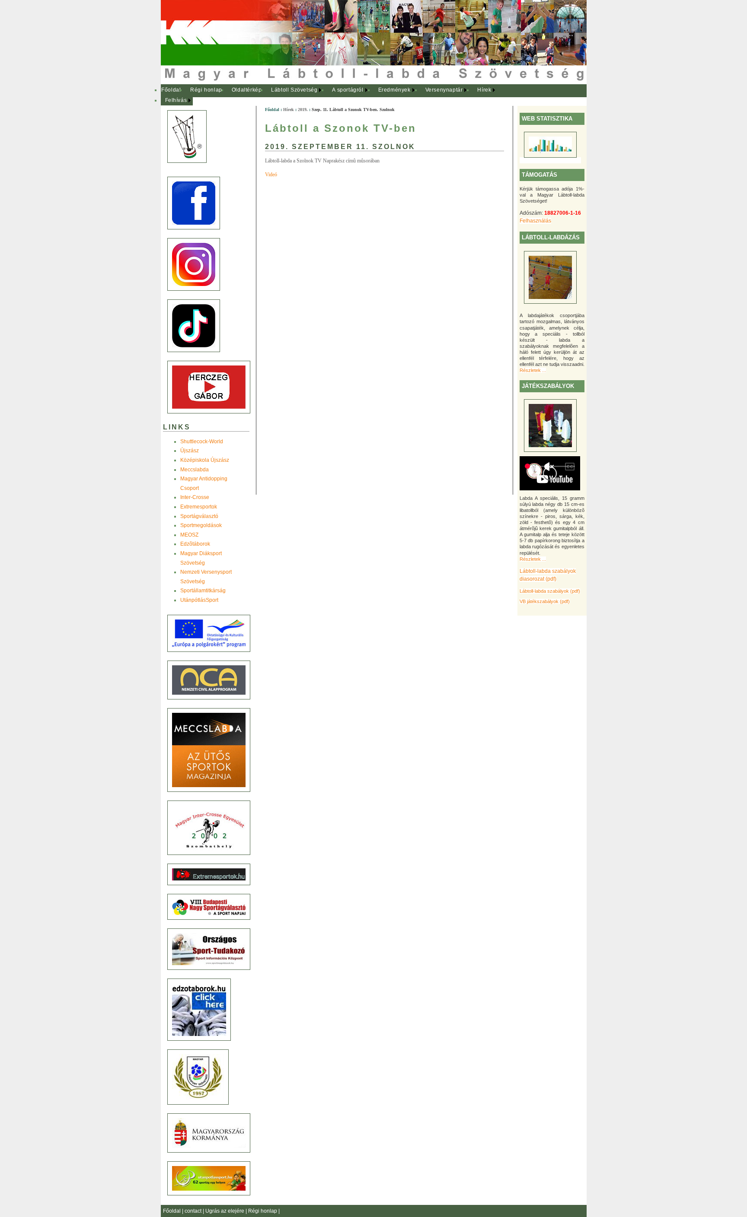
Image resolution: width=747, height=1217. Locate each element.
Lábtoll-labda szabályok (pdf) (550, 591)
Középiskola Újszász (204, 460)
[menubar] (334, 95)
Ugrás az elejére (225, 1211)
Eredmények (394, 90)
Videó (271, 175)
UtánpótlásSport (199, 600)
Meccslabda (194, 470)
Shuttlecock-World (201, 442)
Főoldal (171, 90)
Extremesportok (198, 507)
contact (194, 1211)
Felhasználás (535, 221)
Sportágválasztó (199, 516)
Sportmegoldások (201, 525)
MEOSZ (189, 535)
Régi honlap (206, 90)
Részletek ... (533, 370)
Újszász (189, 451)
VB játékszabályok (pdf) (545, 601)
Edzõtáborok (195, 544)
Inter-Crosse (194, 497)
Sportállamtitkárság (203, 591)
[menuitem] (171, 90)
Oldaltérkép (247, 90)
